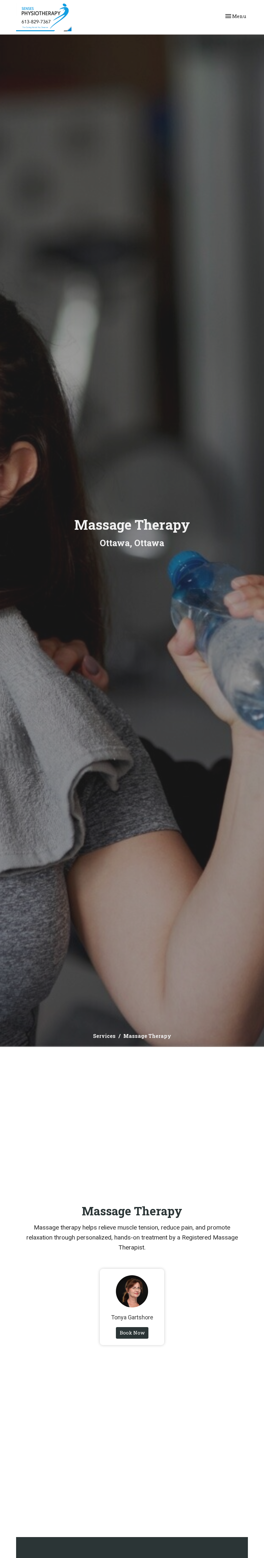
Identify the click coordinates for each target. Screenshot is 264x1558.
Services (104, 1035)
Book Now (132, 1332)
